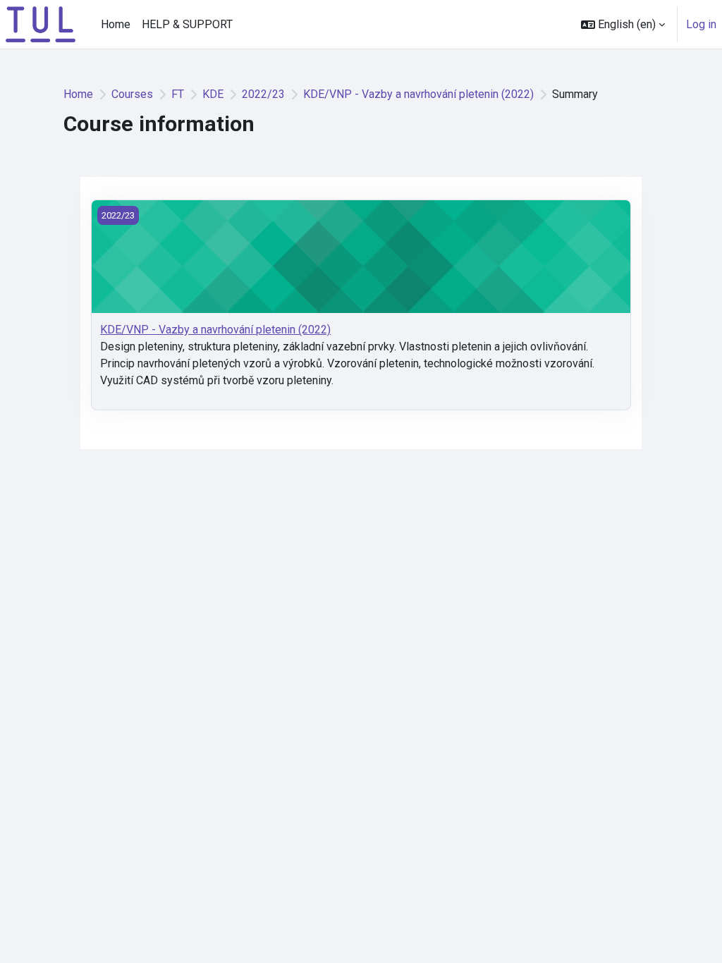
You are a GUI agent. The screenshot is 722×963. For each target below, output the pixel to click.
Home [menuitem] (115, 24)
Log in (701, 24)
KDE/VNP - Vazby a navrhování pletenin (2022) (418, 94)
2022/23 (263, 94)
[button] (623, 24)
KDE (213, 94)
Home (78, 94)
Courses (132, 94)
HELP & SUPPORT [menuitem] (187, 24)
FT (177, 94)
